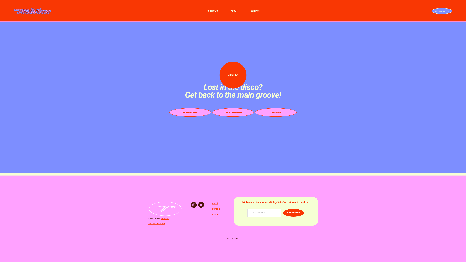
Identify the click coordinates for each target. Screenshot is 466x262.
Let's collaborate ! (442, 11)
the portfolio (233, 112)
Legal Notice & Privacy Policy (156, 224)
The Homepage (190, 112)
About (234, 11)
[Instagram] (194, 205)
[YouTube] (201, 205)
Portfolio (212, 11)
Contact (255, 11)
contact (276, 112)
